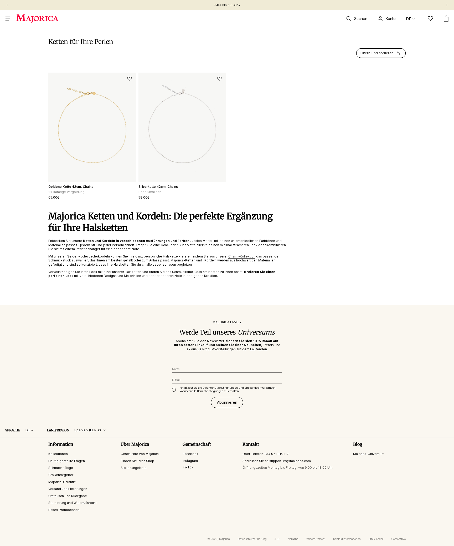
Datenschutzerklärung (252, 538)
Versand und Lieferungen (67, 489)
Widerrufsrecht (315, 538)
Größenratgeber (60, 475)
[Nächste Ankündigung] (447, 5)
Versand (293, 538)
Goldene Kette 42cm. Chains (70, 187)
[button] (8, 18)
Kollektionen (58, 454)
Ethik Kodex (376, 538)
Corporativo (398, 538)
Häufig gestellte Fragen (66, 461)
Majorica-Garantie (62, 482)
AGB (277, 538)
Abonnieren (227, 402)
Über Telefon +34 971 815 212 (265, 454)
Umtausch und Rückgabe (67, 496)
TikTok (188, 467)
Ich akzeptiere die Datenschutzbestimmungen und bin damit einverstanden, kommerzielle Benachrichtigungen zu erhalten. (228, 389)
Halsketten (133, 272)
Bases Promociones (64, 510)
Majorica (224, 538)
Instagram (190, 460)
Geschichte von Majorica (140, 454)
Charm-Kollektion (241, 256)
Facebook (190, 454)
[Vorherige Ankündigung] (7, 5)
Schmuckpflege (60, 468)
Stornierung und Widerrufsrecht (72, 503)
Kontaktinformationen (347, 538)
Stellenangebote (134, 468)
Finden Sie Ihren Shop (137, 461)
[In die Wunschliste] (129, 79)
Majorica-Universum (368, 454)
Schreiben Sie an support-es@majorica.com (277, 461)
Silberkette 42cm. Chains (158, 187)
